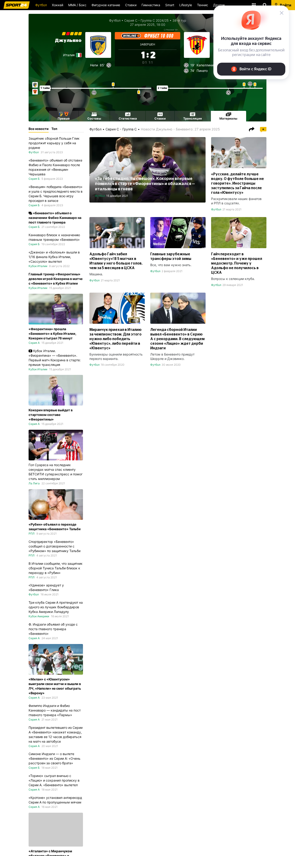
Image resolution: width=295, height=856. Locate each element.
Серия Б (34, 178)
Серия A (34, 342)
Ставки (130, 5)
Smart (169, 5)
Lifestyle (185, 5)
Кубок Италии (38, 266)
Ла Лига (34, 483)
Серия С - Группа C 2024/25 (146, 20)
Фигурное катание (105, 5)
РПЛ (32, 533)
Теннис (202, 5)
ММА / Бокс (77, 5)
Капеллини (205, 65)
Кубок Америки (39, 616)
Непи (94, 65)
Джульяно (68, 40)
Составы (94, 118)
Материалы (228, 118)
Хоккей (57, 5)
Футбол (41, 5)
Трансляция (192, 118)
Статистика (128, 118)
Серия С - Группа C (121, 129)
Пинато (202, 71)
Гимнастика (151, 5)
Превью (64, 118)
